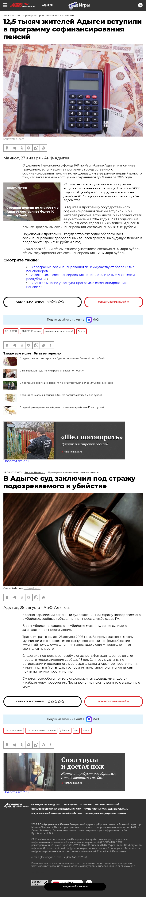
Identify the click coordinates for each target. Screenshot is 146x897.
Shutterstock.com (13, 138)
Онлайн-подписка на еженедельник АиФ (56, 809)
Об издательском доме (45, 804)
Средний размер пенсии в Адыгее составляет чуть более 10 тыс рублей (62, 407)
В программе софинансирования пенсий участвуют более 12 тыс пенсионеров (66, 382)
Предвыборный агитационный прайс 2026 (56, 813)
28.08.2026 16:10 (12, 472)
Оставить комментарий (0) (113, 302)
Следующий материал (75, 886)
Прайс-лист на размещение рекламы (106, 809)
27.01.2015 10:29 (11, 15)
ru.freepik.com (32, 588)
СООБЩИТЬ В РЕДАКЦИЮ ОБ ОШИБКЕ (105, 813)
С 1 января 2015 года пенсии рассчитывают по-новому (52, 370)
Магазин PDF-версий (107, 804)
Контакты (86, 804)
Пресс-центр (70, 804)
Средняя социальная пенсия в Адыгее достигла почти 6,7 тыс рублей (61, 395)
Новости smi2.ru (16, 461)
